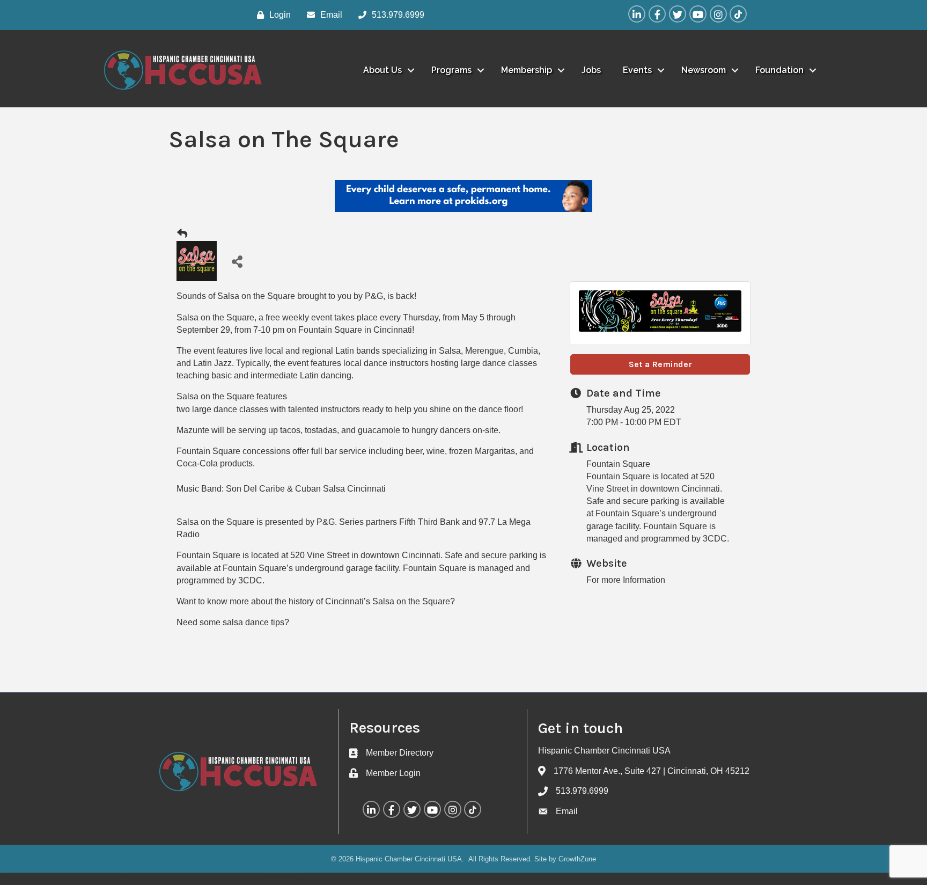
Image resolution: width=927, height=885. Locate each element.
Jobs (591, 70)
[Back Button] (182, 234)
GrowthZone (577, 859)
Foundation (779, 70)
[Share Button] (237, 261)
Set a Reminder (660, 364)
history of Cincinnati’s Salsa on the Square (368, 601)
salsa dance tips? (256, 622)
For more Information (625, 579)
